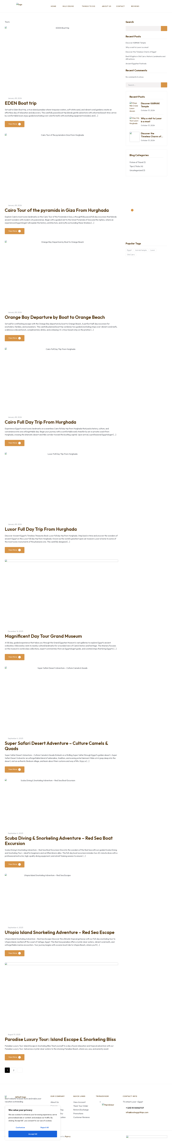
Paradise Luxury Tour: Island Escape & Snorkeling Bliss (60, 1039)
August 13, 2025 (14, 1034)
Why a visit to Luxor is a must (137, 47)
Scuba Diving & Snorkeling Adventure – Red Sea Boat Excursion (59, 840)
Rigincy (68, 1136)
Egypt (129, 250)
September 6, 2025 (15, 738)
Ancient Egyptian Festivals (136, 63)
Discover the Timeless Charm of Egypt (141, 52)
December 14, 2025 (15, 631)
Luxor (152, 250)
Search (130, 21)
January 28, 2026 (15, 98)
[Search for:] (146, 85)
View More (12, 124)
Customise (20, 1127)
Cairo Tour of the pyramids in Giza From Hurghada (57, 210)
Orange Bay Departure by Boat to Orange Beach (55, 317)
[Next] (19, 1070)
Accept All (32, 1134)
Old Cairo (131, 254)
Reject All (45, 1127)
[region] (32, 1123)
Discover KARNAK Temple (136, 43)
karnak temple (141, 250)
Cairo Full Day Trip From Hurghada (40, 422)
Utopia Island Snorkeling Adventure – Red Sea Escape (59, 932)
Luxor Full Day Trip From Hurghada (41, 529)
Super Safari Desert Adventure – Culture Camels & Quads (56, 745)
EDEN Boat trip (21, 103)
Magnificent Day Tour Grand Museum (43, 636)
